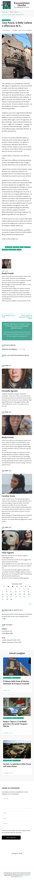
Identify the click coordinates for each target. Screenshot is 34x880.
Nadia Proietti (6, 30)
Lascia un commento (27, 30)
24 (16, 597)
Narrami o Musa (6, 20)
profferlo (4, 249)
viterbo (19, 249)
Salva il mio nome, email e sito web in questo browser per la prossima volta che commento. (16, 831)
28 (3, 599)
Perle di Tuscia (16, 677)
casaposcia (16, 247)
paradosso (27, 247)
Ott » (30, 604)
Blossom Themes (25, 875)
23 (11, 597)
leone (21, 247)
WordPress (20, 876)
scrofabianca (12, 249)
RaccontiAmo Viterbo (22, 4)
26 (24, 597)
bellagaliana (8, 247)
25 (20, 597)
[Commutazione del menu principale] (2, 5)
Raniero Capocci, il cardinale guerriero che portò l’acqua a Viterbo (15, 724)
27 (28, 597)
